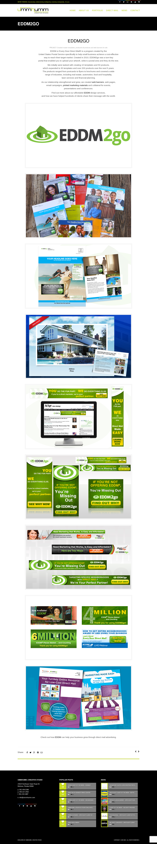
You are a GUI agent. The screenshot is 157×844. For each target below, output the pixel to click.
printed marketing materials (75, 85)
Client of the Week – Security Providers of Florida (123, 807)
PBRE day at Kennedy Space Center (79, 792)
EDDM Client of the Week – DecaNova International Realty (81, 800)
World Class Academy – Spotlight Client (123, 800)
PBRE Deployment (73, 822)
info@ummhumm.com (27, 797)
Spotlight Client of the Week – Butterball (123, 792)
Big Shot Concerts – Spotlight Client (122, 822)
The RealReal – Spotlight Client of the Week (123, 815)
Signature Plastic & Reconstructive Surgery (123, 785)
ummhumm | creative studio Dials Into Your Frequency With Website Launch (81, 807)
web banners (98, 82)
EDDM (87, 93)
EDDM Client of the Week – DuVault (79, 785)
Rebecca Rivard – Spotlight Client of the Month (81, 815)
